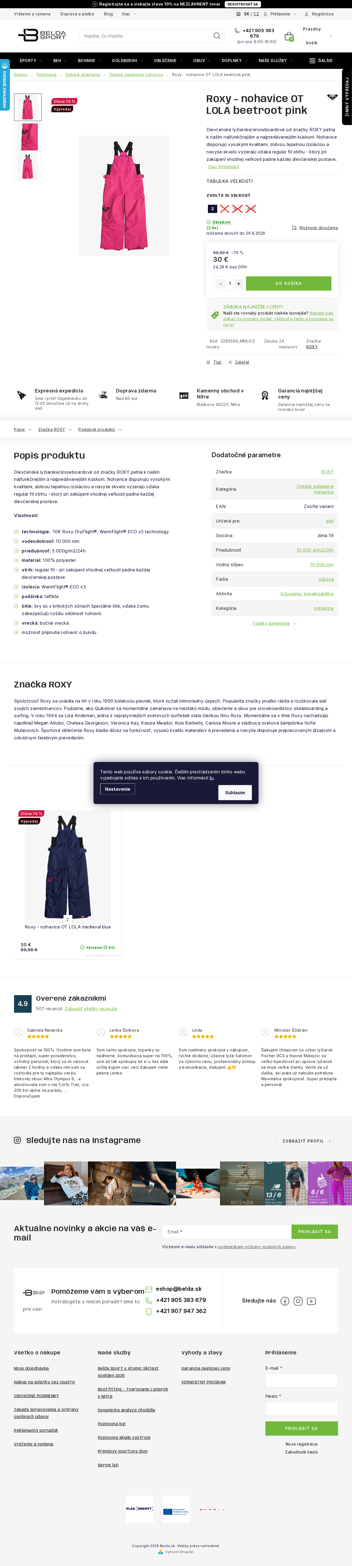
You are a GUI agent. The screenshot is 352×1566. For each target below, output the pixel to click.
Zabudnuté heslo (301, 1452)
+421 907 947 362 (181, 1311)
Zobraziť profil (303, 1141)
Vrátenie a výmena (32, 14)
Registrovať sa (243, 4)
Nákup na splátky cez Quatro (44, 1382)
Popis (19, 429)
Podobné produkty (96, 429)
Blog (108, 14)
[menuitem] (31, 60)
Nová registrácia (302, 1444)
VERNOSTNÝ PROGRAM (204, 1382)
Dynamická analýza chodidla (126, 1410)
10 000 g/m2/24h (315, 550)
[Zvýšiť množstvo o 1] (239, 284)
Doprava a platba (77, 14)
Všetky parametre (271, 623)
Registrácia (323, 14)
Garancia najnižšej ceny (206, 1369)
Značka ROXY (51, 429)
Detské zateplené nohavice (315, 489)
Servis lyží (108, 1465)
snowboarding (319, 593)
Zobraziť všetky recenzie (91, 1008)
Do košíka (289, 283)
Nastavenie (117, 789)
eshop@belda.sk (179, 1289)
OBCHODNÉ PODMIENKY (36, 1396)
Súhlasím (235, 792)
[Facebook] (284, 1301)
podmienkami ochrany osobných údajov (257, 1246)
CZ (256, 14)
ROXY (312, 346)
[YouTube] (311, 1301)
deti (330, 521)
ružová (326, 579)
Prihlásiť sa (314, 1231)
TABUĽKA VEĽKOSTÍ (230, 181)
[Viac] (321, 60)
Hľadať (217, 36)
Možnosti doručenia (318, 227)
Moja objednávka (31, 1369)
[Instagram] (298, 1301)
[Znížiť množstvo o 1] (221, 284)
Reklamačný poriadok (36, 1431)
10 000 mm (322, 564)
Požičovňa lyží (112, 1424)
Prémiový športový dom (123, 1451)
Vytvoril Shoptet (180, 1552)
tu (212, 778)
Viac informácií (223, 166)
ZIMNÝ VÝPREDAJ (347, 97)
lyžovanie (291, 593)
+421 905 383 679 (258, 33)
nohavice (324, 608)
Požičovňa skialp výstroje (124, 1438)
